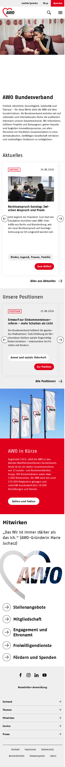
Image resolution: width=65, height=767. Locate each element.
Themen (7, 709)
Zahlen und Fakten (23, 501)
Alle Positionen (46, 381)
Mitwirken (8, 717)
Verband (7, 701)
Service (6, 726)
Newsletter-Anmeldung (32, 687)
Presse (6, 734)
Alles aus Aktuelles (43, 281)
